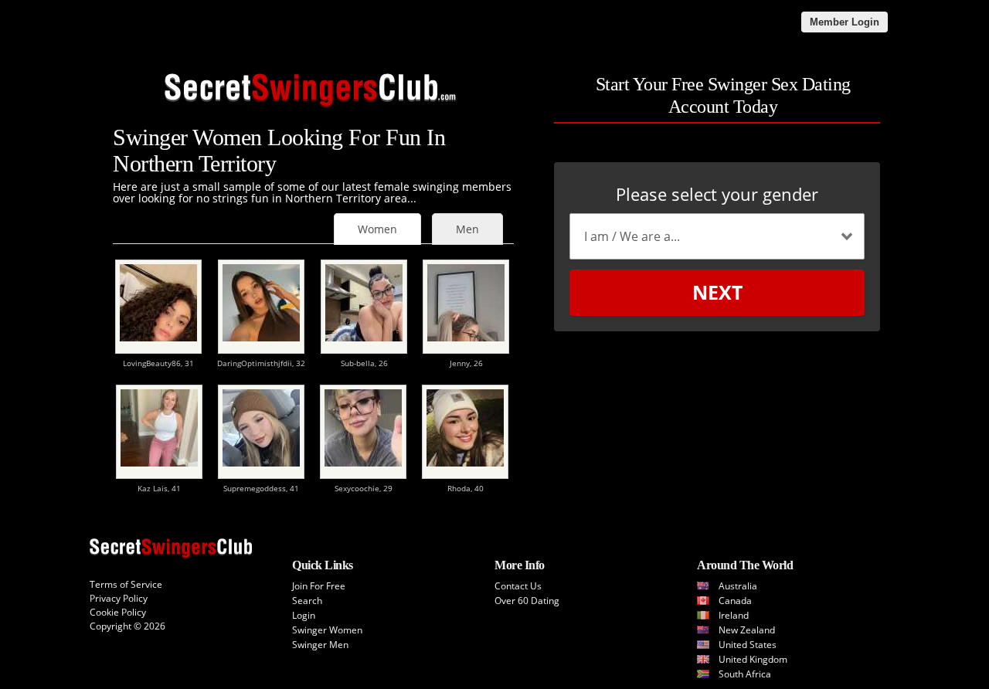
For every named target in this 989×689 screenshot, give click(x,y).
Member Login (844, 22)
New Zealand (747, 629)
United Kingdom (753, 659)
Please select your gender (717, 193)
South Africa (745, 674)
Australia (738, 585)
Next (717, 292)
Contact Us (518, 585)
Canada (735, 600)
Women (377, 229)
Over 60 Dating (526, 600)
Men (467, 229)
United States (748, 644)
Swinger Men (320, 644)
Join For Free (318, 585)
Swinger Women (327, 629)
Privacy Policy (119, 598)
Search (307, 600)
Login (303, 615)
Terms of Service (126, 584)
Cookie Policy (118, 612)
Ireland (734, 615)
